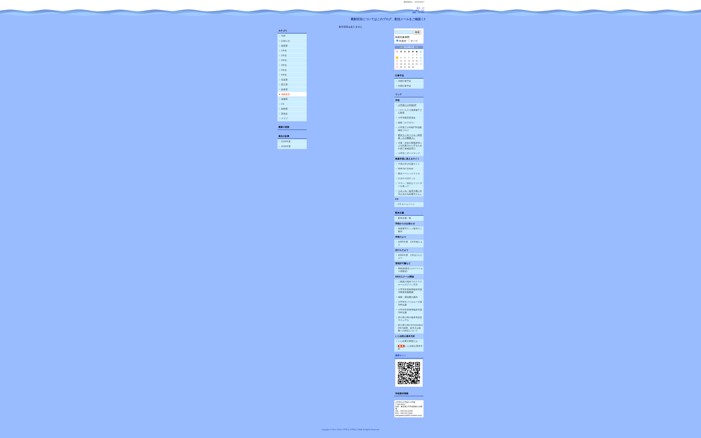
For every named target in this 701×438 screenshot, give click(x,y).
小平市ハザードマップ (409, 153)
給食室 (284, 89)
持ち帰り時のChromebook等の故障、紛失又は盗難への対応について (410, 328)
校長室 (284, 46)
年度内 (402, 41)
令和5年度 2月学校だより (410, 243)
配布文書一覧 (404, 218)
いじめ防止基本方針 (410, 347)
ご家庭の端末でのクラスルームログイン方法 (410, 283)
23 (417, 64)
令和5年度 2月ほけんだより (410, 256)
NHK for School (405, 168)
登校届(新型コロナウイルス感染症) (410, 270)
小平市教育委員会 (406, 117)
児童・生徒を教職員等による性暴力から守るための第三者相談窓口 (410, 146)
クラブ (284, 118)
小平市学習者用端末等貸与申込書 (410, 311)
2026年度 (286, 141)
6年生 (284, 75)
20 (405, 64)
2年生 (284, 55)
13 (405, 61)
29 (413, 67)
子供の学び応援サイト (409, 164)
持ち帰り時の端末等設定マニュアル (410, 319)
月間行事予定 (404, 81)
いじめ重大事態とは (408, 341)
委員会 (284, 113)
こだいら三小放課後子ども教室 (410, 111)
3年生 (284, 60)
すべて (414, 41)
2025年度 (286, 146)
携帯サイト (400, 355)
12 (401, 61)
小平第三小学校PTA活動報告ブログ (410, 129)
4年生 (284, 65)
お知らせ (285, 41)
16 (417, 61)
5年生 (284, 70)
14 (409, 61)
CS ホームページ (406, 204)
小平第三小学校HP (407, 105)
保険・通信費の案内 (408, 297)
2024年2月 (409, 47)
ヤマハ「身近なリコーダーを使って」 (410, 184)
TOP (283, 36)
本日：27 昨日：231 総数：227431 (418, 10)
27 (405, 67)
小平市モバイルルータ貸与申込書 (410, 303)
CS (282, 104)
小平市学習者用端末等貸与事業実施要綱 (410, 291)
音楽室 (284, 79)
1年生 (284, 50)
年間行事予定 (404, 86)
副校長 (284, 108)
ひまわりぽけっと (406, 178)
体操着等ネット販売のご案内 (410, 230)
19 (401, 64)
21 (409, 64)
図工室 (284, 84)
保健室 (284, 99)
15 (413, 61)
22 (413, 64)
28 (409, 67)
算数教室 (285, 94)
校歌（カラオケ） (406, 122)
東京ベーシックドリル (409, 173)
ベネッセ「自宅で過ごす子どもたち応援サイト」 (410, 192)
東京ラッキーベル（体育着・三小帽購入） (410, 136)
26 (401, 67)
